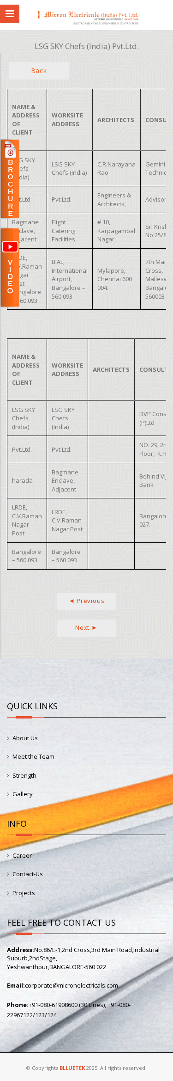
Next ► (86, 627)
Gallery (22, 794)
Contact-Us (27, 874)
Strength (24, 775)
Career (22, 855)
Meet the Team (33, 756)
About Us (25, 738)
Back (39, 70)
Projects (23, 893)
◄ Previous (87, 600)
